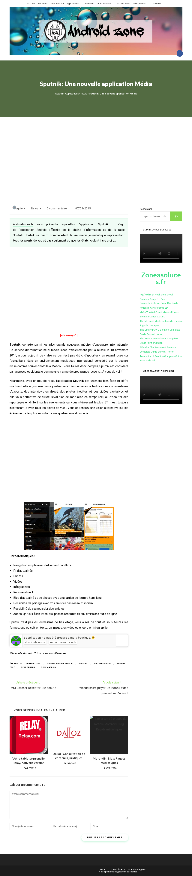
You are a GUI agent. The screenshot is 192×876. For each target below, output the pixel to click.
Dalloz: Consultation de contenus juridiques (69, 756)
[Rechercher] (176, 216)
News (84, 93)
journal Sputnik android (59, 663)
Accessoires (123, 3)
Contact (103, 869)
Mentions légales (137, 869)
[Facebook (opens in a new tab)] (180, 53)
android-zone (33, 663)
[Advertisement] (96, 157)
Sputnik (83, 663)
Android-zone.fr (23, 224)
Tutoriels (89, 3)
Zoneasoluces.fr (117, 869)
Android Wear (104, 3)
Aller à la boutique (35, 642)
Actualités (43, 3)
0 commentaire (57, 208)
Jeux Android (57, 3)
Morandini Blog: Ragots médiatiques (109, 760)
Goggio (18, 208)
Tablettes (156, 3)
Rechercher (146, 209)
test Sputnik (28, 667)
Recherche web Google (63, 642)
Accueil (31, 3)
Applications (73, 3)
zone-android (48, 667)
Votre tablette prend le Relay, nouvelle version (28, 760)
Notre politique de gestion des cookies (118, 871)
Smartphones (139, 3)
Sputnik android (102, 663)
